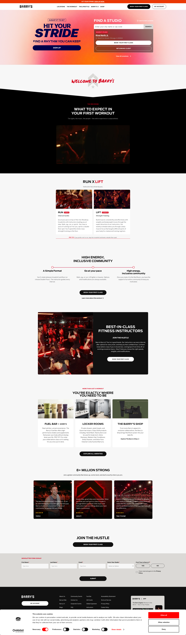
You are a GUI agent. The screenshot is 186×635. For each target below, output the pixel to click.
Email (81, 562)
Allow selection (164, 622)
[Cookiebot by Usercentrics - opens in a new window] (18, 630)
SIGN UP (57, 48)
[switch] (66, 629)
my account (35, 603)
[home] (26, 6)
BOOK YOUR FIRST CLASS (139, 6)
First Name (25, 562)
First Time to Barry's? (143, 562)
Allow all (163, 615)
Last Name (53, 562)
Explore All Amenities (93, 454)
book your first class (93, 292)
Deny (164, 629)
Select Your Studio (113, 562)
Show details (116, 629)
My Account (159, 6)
